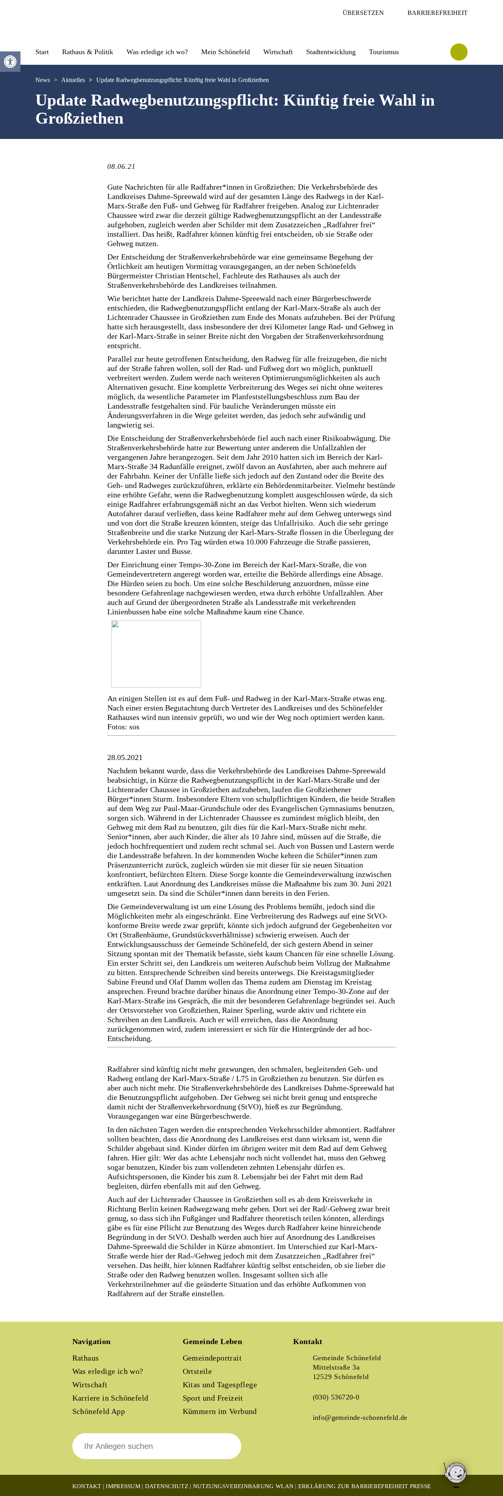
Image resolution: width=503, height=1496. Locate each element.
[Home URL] (70, 30)
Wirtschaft (90, 1384)
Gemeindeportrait (212, 1358)
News (42, 80)
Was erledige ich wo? (157, 52)
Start (42, 52)
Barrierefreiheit (438, 12)
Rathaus (85, 1358)
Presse (420, 1486)
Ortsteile (197, 1371)
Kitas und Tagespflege (220, 1384)
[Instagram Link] (332, 1451)
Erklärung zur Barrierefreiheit (353, 1486)
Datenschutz (166, 1486)
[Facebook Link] (305, 1451)
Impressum (123, 1486)
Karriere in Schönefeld (110, 1398)
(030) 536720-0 (336, 1397)
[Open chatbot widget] (455, 1493)
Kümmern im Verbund (220, 1411)
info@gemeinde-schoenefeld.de (360, 1417)
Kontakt (86, 1486)
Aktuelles (73, 80)
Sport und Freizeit (213, 1398)
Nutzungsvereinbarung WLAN (243, 1486)
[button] (10, 61)
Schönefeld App (98, 1411)
